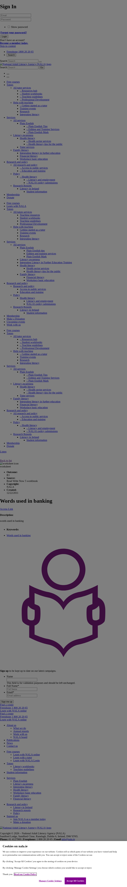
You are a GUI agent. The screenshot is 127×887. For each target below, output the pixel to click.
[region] (63, 864)
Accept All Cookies (75, 881)
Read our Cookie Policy (25, 874)
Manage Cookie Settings (50, 881)
